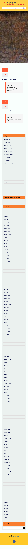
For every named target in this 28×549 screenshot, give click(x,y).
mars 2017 (6, 487)
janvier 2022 (6, 347)
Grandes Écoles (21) (9, 163)
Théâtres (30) (8, 188)
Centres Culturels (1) (9, 154)
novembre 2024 (7, 265)
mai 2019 (6, 414)
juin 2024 (6, 277)
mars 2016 (6, 505)
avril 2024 (6, 283)
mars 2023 (6, 319)
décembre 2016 (7, 496)
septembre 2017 (7, 471)
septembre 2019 (7, 408)
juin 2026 (6, 213)
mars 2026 (6, 219)
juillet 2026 (6, 210)
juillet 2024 (6, 274)
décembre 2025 (7, 228)
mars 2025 (6, 252)
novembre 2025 (7, 231)
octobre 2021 (6, 356)
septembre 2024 (7, 271)
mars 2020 (6, 389)
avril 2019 (6, 417)
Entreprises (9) (8, 157)
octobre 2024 (6, 268)
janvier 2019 (6, 426)
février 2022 (6, 344)
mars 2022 (6, 341)
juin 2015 (6, 511)
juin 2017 (6, 478)
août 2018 (6, 441)
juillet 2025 (6, 240)
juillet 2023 (6, 307)
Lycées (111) (7, 172)
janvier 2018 (6, 459)
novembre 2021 (7, 353)
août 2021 (6, 362)
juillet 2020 (6, 386)
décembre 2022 (7, 328)
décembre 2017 (7, 462)
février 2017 (6, 490)
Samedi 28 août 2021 (8, 111)
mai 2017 (6, 481)
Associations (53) (8, 148)
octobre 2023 (6, 301)
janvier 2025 (6, 258)
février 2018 (6, 456)
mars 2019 (6, 420)
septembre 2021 (7, 359)
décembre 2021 (7, 350)
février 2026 (6, 222)
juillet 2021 (6, 365)
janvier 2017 (6, 493)
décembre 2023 (7, 295)
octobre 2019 (6, 404)
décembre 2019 (7, 398)
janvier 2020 (6, 395)
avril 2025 (6, 249)
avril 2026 (6, 216)
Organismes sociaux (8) (10, 182)
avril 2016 (6, 502)
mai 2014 (6, 514)
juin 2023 (6, 310)
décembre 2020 (7, 374)
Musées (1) (7, 179)
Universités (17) (8, 191)
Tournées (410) (7, 142)
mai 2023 (6, 313)
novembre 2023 (7, 298)
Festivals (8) (7, 160)
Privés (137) (7, 185)
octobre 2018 (6, 435)
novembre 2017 (7, 465)
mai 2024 (6, 280)
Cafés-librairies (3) (8, 151)
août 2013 (6, 517)
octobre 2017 (6, 468)
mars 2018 (6, 453)
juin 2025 (6, 243)
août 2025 (6, 237)
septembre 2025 (7, 234)
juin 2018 (6, 444)
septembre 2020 (7, 383)
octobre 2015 (6, 508)
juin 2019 (6, 411)
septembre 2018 (7, 438)
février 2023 (6, 322)
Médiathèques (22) (9, 176)
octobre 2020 (6, 380)
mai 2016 (6, 499)
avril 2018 (6, 450)
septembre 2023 (7, 304)
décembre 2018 (7, 429)
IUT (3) (6, 166)
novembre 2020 (7, 377)
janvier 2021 (6, 371)
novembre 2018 (7, 432)
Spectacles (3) (7, 139)
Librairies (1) (7, 169)
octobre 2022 (6, 334)
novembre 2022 (7, 331)
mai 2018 (6, 447)
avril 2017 (6, 484)
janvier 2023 (6, 325)
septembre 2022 (7, 338)
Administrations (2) (9, 145)
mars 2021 (6, 368)
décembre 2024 (7, 261)
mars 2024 (6, 286)
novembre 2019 (7, 401)
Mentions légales (16, 536)
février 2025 (6, 255)
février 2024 (6, 289)
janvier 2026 (6, 225)
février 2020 (6, 392)
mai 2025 (6, 246)
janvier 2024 (6, 292)
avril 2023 (6, 316)
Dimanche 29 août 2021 (9, 79)
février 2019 (6, 423)
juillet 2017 (6, 474)
